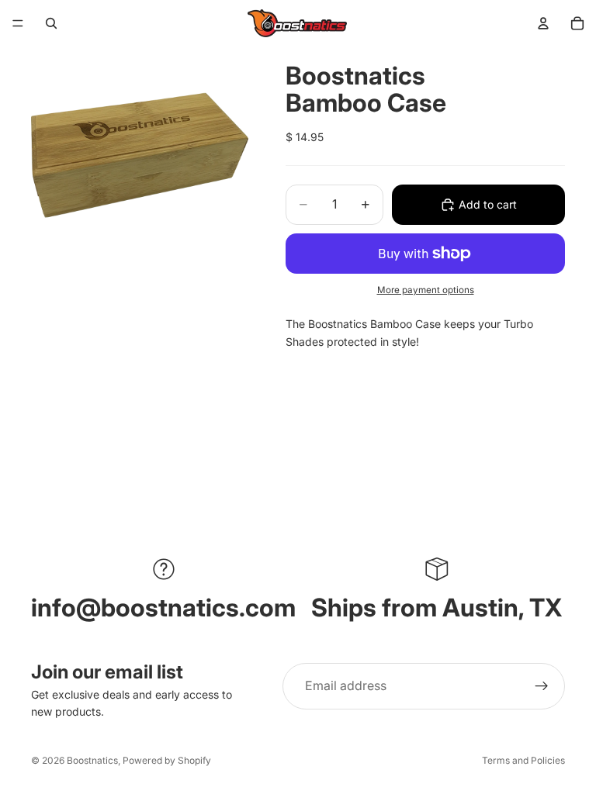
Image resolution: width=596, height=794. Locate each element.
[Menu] (18, 23)
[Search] (51, 23)
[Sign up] (541, 686)
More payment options (425, 290)
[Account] (543, 23)
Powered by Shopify (167, 760)
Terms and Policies (523, 760)
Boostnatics (92, 760)
